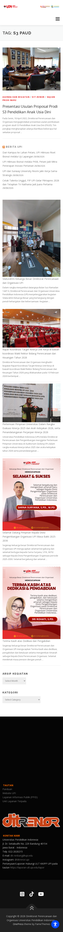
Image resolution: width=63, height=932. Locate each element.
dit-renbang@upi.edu (21, 855)
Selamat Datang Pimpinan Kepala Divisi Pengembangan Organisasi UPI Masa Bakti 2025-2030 (29, 536)
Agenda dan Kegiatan (16, 97)
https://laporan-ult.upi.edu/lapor (27, 867)
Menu (57, 18)
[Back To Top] (31, 908)
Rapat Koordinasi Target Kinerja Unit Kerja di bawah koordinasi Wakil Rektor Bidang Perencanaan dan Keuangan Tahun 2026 (31, 353)
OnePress (18, 924)
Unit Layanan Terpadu (15, 801)
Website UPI (9, 793)
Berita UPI (14, 146)
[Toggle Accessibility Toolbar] (55, 924)
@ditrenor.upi (22, 859)
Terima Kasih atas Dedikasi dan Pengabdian (26, 641)
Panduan (7, 789)
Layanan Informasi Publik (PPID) (20, 797)
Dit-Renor (38, 97)
